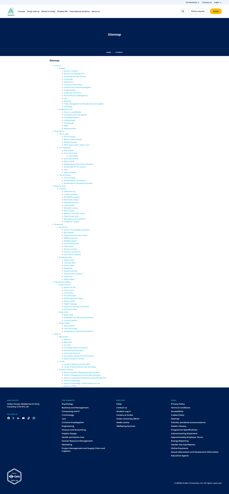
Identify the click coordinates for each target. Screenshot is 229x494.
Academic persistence (72, 252)
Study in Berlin (64, 323)
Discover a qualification (72, 112)
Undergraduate (69, 120)
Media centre (122, 422)
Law (65, 98)
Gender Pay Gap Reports (183, 444)
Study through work (71, 216)
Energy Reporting (180, 441)
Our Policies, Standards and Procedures (79, 356)
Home (108, 52)
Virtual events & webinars (73, 274)
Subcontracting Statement (184, 433)
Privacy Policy (178, 404)
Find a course (69, 290)
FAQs (119, 404)
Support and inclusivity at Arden (76, 235)
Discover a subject (71, 71)
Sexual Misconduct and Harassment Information (195, 452)
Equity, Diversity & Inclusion (74, 359)
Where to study (60, 186)
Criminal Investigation (73, 422)
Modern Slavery (178, 426)
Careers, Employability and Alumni (77, 230)
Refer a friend (69, 161)
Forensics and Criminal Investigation (77, 87)
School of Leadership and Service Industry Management (85, 378)
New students (69, 233)
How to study (64, 134)
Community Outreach (72, 353)
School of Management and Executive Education (82, 375)
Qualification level (65, 109)
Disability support (70, 241)
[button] (193, 2)
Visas (66, 170)
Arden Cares (68, 246)
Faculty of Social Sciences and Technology (80, 367)
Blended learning (70, 142)
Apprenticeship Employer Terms (187, 437)
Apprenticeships (70, 128)
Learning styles (69, 263)
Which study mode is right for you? (77, 145)
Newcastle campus (71, 208)
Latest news (68, 276)
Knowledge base (65, 257)
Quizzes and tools (70, 271)
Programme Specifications (184, 430)
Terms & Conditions (180, 408)
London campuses (71, 194)
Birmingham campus (71, 197)
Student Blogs (69, 279)
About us (57, 334)
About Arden (63, 337)
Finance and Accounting (73, 85)
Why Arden (68, 342)
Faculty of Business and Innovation (77, 364)
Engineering (68, 82)
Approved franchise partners (74, 219)
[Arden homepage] (11, 11)
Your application (65, 148)
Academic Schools (66, 370)
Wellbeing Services (125, 426)
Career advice (69, 265)
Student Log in (123, 411)
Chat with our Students (72, 254)
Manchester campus (71, 200)
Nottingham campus (71, 202)
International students (62, 282)
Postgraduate (69, 123)
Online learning (69, 137)
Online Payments (179, 448)
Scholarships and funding (73, 298)
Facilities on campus (71, 222)
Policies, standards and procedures (188, 422)
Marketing (67, 101)
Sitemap (175, 419)
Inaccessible (73, 156)
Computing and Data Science (75, 76)
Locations (62, 189)
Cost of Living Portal (71, 243)
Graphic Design (69, 90)
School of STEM (70, 386)
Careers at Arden (124, 415)
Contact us (207, 2)
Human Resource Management (76, 96)
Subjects (62, 68)
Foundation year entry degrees (75, 115)
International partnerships (73, 350)
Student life (58, 224)
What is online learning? (73, 139)
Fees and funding (70, 153)
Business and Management (74, 74)
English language (70, 304)
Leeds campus (69, 205)
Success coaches (70, 249)
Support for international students (76, 307)
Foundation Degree (71, 117)
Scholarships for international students (78, 183)
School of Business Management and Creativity (81, 372)
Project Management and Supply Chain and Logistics (84, 104)
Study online (63, 312)
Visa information (70, 296)
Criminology (68, 79)
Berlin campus (69, 211)
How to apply (69, 150)
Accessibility (177, 411)
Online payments (70, 172)
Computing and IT (71, 411)
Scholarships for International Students (78, 164)
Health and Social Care (72, 93)
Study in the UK (65, 285)
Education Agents (180, 456)
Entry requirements (71, 159)
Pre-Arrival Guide (70, 309)
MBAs (66, 126)
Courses (57, 65)
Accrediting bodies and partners (76, 348)
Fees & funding (64, 175)
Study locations (69, 301)
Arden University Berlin (127, 419)
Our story (67, 345)
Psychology (68, 106)
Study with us (59, 131)
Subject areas (69, 260)
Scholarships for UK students (75, 167)
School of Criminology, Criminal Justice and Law (82, 383)
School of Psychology (72, 381)
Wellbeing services (71, 238)
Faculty (62, 361)
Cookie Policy (177, 415)
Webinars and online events (74, 213)
